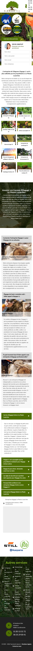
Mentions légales (26, 644)
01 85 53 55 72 (30, 3)
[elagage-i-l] (11, 6)
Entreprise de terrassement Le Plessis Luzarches (7, 573)
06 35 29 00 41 (30, 9)
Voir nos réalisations (11, 39)
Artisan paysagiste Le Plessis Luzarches (17, 590)
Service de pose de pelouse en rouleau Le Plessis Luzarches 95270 (28, 599)
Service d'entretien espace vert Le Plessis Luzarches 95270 (28, 581)
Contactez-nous (16, 646)
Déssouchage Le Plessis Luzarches (17, 570)
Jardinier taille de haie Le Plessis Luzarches (17, 601)
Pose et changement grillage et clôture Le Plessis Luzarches (7, 589)
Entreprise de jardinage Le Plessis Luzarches (7, 605)
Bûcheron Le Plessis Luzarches (17, 580)
